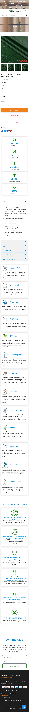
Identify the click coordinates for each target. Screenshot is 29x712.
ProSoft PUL (12, 3)
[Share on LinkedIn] (7, 131)
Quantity (3, 101)
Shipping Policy (14, 690)
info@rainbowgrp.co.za (6, 677)
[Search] (26, 15)
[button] (4, 67)
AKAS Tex (3, 1)
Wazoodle (11, 1)
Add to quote (14, 116)
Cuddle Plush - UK (17, 5)
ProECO (20, 3)
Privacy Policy (5, 690)
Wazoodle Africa (8, 7)
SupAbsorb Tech (21, 1)
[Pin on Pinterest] (10, 131)
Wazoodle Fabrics (7, 79)
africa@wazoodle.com (6, 695)
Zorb (5, 3)
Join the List (14, 666)
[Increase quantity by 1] (14, 105)
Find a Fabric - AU (20, 7)
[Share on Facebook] (2, 131)
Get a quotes (14, 122)
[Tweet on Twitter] (5, 131)
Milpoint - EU (7, 5)
